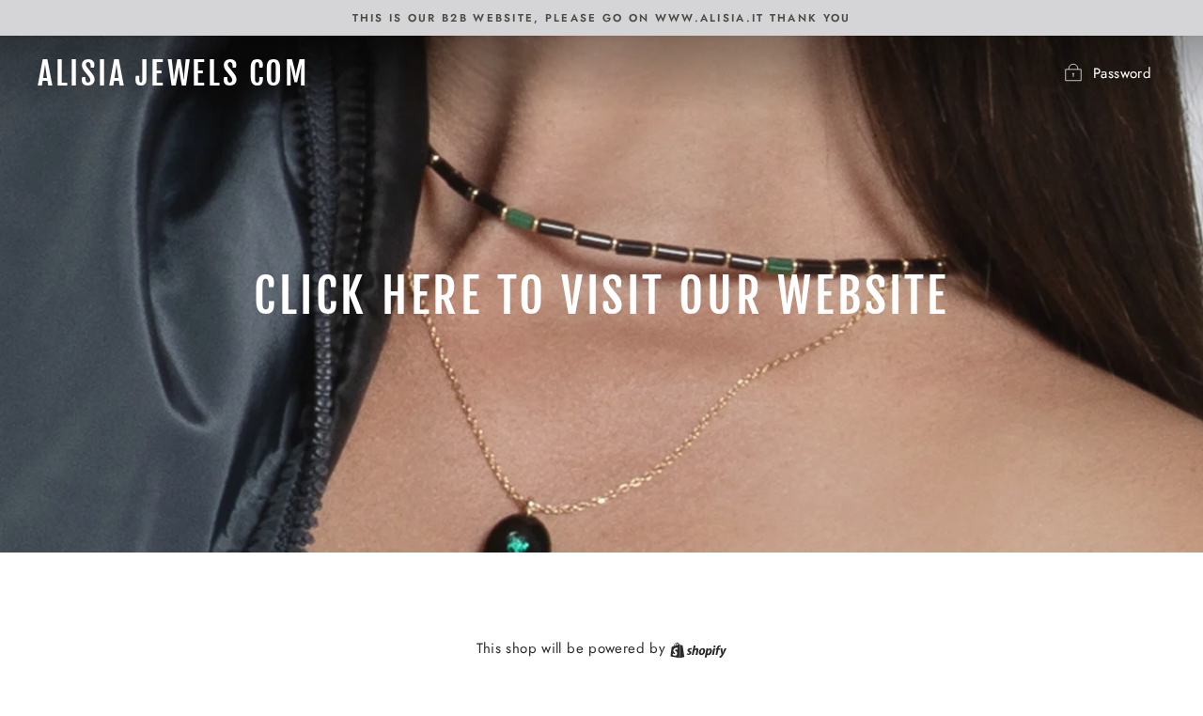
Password (1122, 73)
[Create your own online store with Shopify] (698, 648)
